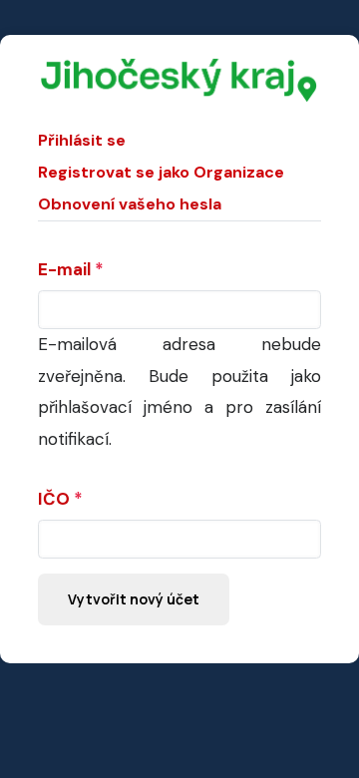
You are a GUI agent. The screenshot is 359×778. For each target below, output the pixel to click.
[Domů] (179, 68)
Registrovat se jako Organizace (161, 172)
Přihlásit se (82, 140)
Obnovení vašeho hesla (129, 204)
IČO (54, 499)
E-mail (64, 269)
